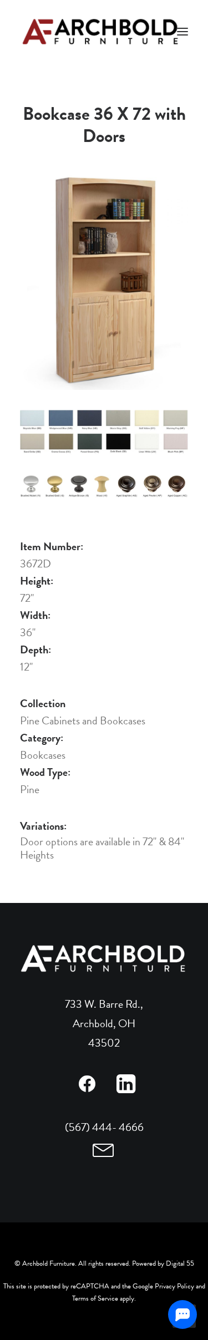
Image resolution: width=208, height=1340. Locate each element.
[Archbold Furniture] (101, 31)
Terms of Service (95, 1298)
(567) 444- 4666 (104, 1127)
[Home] (104, 958)
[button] (87, 1089)
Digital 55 (180, 1263)
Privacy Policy (174, 1286)
